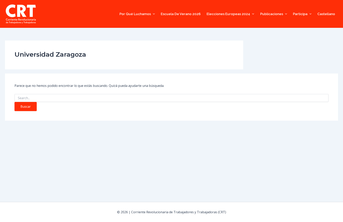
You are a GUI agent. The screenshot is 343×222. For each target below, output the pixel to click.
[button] (153, 14)
